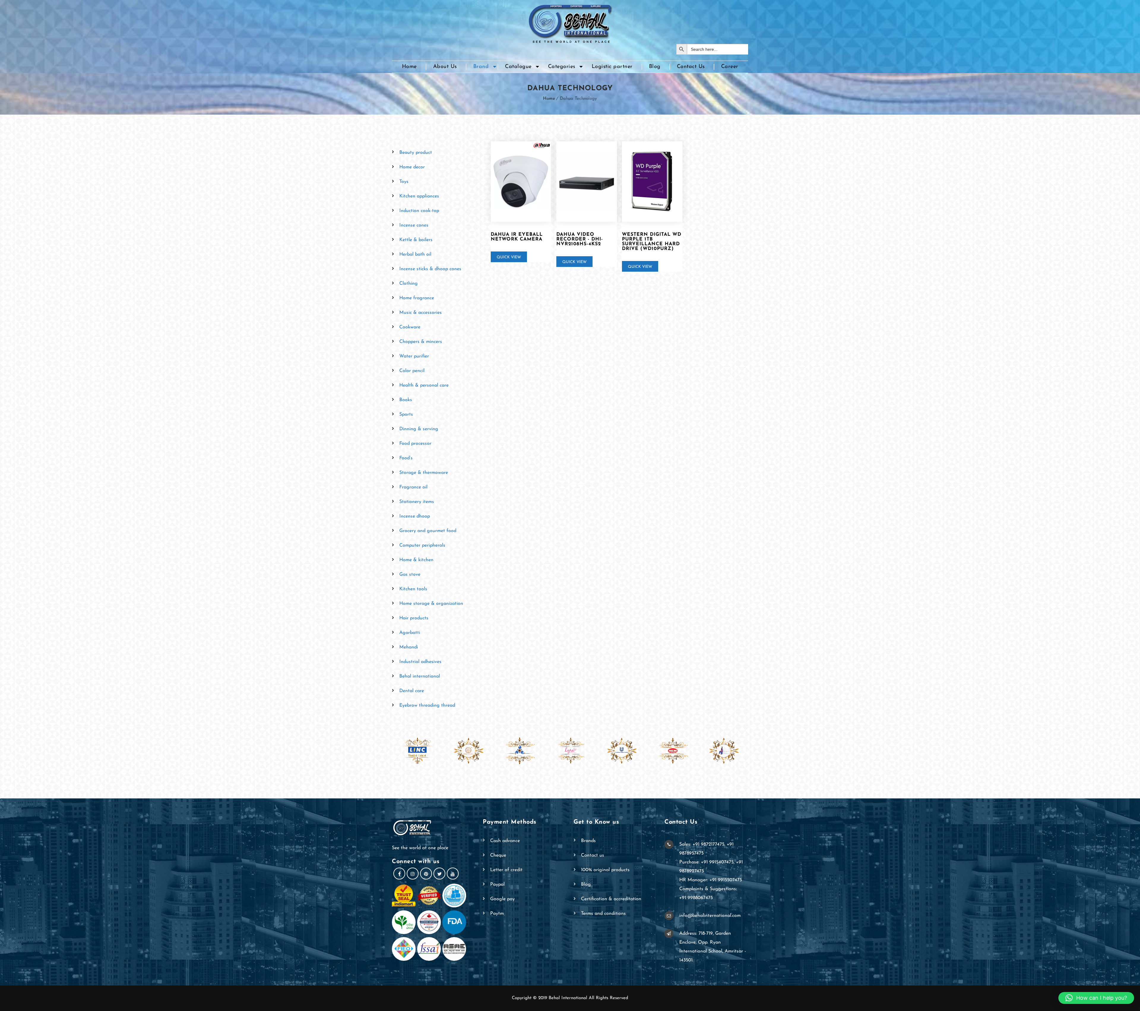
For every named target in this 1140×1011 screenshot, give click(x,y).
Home (409, 66)
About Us (445, 66)
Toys (403, 181)
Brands (588, 840)
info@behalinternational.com (710, 915)
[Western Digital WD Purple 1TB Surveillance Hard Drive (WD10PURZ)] (652, 181)
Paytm (497, 913)
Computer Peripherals (422, 545)
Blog (655, 66)
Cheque (498, 855)
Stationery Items (416, 501)
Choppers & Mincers (420, 341)
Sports (406, 414)
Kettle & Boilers (416, 240)
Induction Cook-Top (419, 210)
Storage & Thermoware (423, 472)
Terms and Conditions (603, 913)
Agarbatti (409, 632)
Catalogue (518, 66)
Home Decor (412, 167)
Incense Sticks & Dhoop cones (430, 269)
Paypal (497, 884)
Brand (481, 66)
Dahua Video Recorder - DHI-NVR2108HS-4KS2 (579, 239)
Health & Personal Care (424, 385)
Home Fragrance (416, 298)
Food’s (406, 458)
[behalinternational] (570, 22)
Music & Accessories (420, 312)
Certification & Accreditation (611, 899)
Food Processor (415, 443)
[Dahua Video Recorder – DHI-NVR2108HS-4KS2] (586, 181)
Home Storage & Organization (431, 603)
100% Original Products (605, 870)
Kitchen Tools (413, 589)
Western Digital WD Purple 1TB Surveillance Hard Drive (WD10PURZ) (651, 241)
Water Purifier (414, 356)
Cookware (409, 327)
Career (729, 66)
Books (405, 400)
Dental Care (411, 691)
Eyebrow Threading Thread (427, 705)
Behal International (419, 676)
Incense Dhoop (414, 516)
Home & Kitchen (416, 560)
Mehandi (408, 647)
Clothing (408, 283)
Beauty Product (415, 152)
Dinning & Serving (418, 429)
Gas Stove (409, 574)
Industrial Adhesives (420, 661)
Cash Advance (505, 840)
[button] (1096, 998)
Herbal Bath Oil (415, 254)
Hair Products (413, 618)
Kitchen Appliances (419, 196)
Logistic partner (612, 66)
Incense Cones (413, 225)
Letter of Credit (506, 870)
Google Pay (502, 899)
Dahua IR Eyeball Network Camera (517, 237)
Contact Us (691, 66)
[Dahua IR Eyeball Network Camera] (521, 181)
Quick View (509, 257)
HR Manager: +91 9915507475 (710, 880)
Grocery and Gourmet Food (427, 531)
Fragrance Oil (413, 487)
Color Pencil (412, 370)
